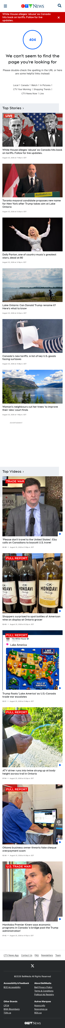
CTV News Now (29, 93)
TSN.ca (7, 1012)
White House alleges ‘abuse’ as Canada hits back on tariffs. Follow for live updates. (32, 151)
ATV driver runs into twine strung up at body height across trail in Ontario (28, 772)
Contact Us (26, 955)
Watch (34, 85)
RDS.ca (38, 1012)
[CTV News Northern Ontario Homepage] (32, 6)
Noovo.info (39, 1005)
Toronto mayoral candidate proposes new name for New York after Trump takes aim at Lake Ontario (31, 203)
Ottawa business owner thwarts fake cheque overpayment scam (29, 849)
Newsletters (47, 955)
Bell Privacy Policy (43, 987)
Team (58, 955)
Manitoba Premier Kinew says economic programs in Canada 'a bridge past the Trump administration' (30, 928)
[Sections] (5, 6)
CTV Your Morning (22, 89)
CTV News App (11, 955)
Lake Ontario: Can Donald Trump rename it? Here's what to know (29, 307)
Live (42, 93)
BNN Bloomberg (12, 1009)
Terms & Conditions (43, 991)
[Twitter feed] (32, 966)
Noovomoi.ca (40, 1009)
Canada (25, 85)
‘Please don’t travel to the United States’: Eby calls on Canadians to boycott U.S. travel (29, 541)
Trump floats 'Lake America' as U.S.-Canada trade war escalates (29, 695)
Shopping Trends (42, 89)
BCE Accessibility (12, 987)
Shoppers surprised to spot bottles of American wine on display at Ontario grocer (31, 618)
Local (15, 85)
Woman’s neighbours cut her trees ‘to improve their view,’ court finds (30, 408)
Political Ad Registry (44, 994)
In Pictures (45, 85)
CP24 (6, 1005)
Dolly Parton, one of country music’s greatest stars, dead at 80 (29, 256)
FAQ (37, 955)
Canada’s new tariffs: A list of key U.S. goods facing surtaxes (29, 358)
